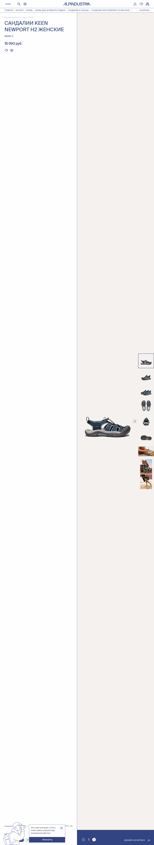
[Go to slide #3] (146, 391)
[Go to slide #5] (146, 421)
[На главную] (77, 4)
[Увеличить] (94, 839)
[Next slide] (135, 421)
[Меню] (8, 4)
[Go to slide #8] (146, 466)
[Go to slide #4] (146, 406)
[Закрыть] (61, 828)
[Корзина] (147, 4)
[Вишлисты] (141, 4)
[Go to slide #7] (146, 451)
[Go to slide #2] (146, 376)
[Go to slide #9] (146, 481)
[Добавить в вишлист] (6, 50)
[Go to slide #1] (146, 361)
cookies (52, 828)
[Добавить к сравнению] (12, 50)
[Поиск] (19, 4)
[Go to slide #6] (146, 436)
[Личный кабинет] (135, 4)
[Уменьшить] (83, 839)
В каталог (144, 10)
